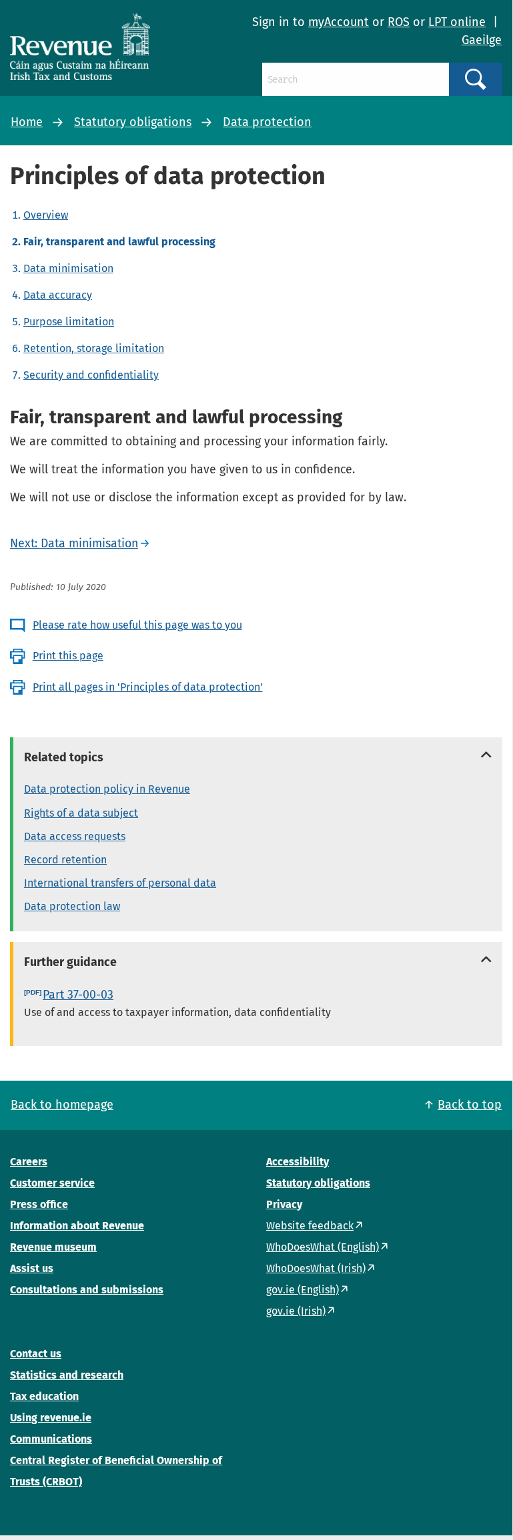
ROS (399, 22)
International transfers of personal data (120, 883)
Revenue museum (53, 1247)
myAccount (338, 22)
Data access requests (74, 836)
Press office (39, 1204)
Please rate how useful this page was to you (137, 625)
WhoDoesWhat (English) (322, 1247)
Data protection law (72, 906)
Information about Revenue (77, 1225)
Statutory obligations (132, 122)
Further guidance (70, 962)
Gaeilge (482, 40)
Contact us (35, 1353)
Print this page (68, 655)
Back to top (470, 1104)
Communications (51, 1439)
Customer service (52, 1183)
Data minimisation (68, 268)
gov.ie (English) (302, 1289)
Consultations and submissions (86, 1289)
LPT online (457, 22)
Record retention (65, 859)
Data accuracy (57, 295)
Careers (28, 1161)
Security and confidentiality (91, 375)
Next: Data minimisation (74, 543)
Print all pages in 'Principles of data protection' (148, 687)
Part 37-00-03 (78, 994)
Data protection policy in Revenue (107, 789)
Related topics (63, 757)
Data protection (267, 122)
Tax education (44, 1396)
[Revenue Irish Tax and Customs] (80, 46)
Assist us (31, 1268)
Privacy (284, 1204)
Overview (45, 215)
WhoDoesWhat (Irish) (316, 1268)
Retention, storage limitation (93, 348)
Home (27, 122)
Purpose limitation (68, 321)
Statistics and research (66, 1375)
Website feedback (310, 1225)
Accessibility (297, 1161)
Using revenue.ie (50, 1417)
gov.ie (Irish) (296, 1311)
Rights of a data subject (81, 813)
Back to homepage (62, 1104)
